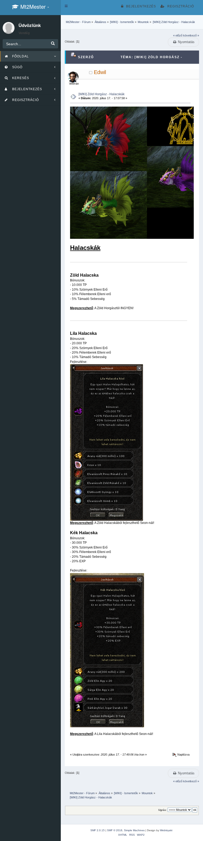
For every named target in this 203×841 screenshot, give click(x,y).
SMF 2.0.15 (97, 830)
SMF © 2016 (114, 830)
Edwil (100, 72)
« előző (177, 35)
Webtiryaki (166, 830)
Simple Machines (134, 830)
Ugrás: (162, 809)
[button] (66, 6)
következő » (191, 35)
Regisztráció (180, 6)
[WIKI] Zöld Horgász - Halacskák (101, 94)
